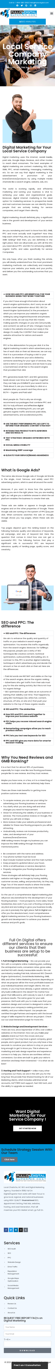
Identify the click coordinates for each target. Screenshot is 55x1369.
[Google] (26, 5)
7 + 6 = (7, 1339)
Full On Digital (41, 910)
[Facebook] (17, 5)
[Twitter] (22, 5)
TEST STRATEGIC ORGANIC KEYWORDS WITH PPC (28, 439)
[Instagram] (31, 5)
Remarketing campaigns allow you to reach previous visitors (28, 729)
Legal (48, 1362)
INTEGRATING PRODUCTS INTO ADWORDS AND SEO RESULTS (26, 432)
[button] (52, 13)
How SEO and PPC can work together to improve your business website (25, 715)
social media (45, 157)
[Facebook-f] (6, 1230)
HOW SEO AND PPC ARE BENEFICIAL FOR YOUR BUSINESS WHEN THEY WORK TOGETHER (28, 295)
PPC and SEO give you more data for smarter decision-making (28, 741)
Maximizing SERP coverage (19, 450)
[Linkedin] (35, 5)
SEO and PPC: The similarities (20, 709)
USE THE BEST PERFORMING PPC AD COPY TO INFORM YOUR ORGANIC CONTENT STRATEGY (28, 424)
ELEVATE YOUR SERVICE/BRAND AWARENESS (27, 455)
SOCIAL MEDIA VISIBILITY (18, 445)
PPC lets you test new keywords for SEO (26, 735)
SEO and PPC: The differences (21, 633)
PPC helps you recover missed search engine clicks (29, 722)
